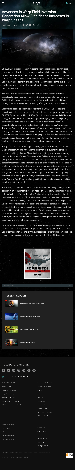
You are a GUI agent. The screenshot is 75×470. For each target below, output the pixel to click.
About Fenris (42, 431)
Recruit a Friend (43, 405)
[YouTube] (13, 370)
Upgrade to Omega (8, 394)
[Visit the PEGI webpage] (69, 455)
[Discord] (23, 370)
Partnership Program (45, 412)
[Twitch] (18, 370)
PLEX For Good (43, 416)
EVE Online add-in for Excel (11, 405)
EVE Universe (6, 428)
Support (40, 390)
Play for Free (6, 386)
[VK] (34, 370)
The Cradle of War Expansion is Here (32, 303)
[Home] (37, 5)
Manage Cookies (43, 446)
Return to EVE (42, 408)
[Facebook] (3, 370)
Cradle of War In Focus (27, 343)
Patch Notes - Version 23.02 (29, 330)
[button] (69, 3)
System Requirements (9, 397)
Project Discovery (8, 439)
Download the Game (9, 390)
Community (41, 394)
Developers (41, 401)
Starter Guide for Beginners (11, 401)
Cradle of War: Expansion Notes (30, 317)
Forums (40, 397)
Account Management (45, 386)
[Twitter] (8, 370)
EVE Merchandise (8, 435)
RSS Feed (41, 442)
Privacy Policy (42, 438)
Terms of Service (43, 435)
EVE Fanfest (6, 432)
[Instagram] (28, 370)
